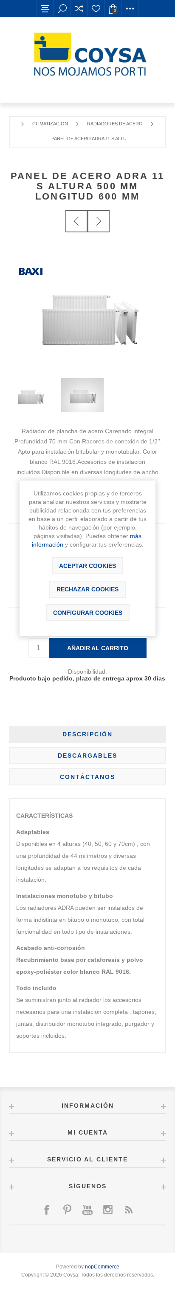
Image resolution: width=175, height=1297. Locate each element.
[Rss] (128, 1209)
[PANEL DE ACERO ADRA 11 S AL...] (76, 221)
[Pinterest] (67, 1209)
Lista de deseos (96, 8)
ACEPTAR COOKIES (87, 565)
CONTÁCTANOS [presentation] (87, 776)
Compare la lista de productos (79, 8)
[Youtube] (87, 1209)
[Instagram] (107, 1209)
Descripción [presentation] (87, 734)
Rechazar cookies (87, 589)
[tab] (88, 734)
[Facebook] (46, 1209)
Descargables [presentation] (87, 755)
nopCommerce (102, 1267)
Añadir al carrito (97, 648)
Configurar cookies (87, 612)
